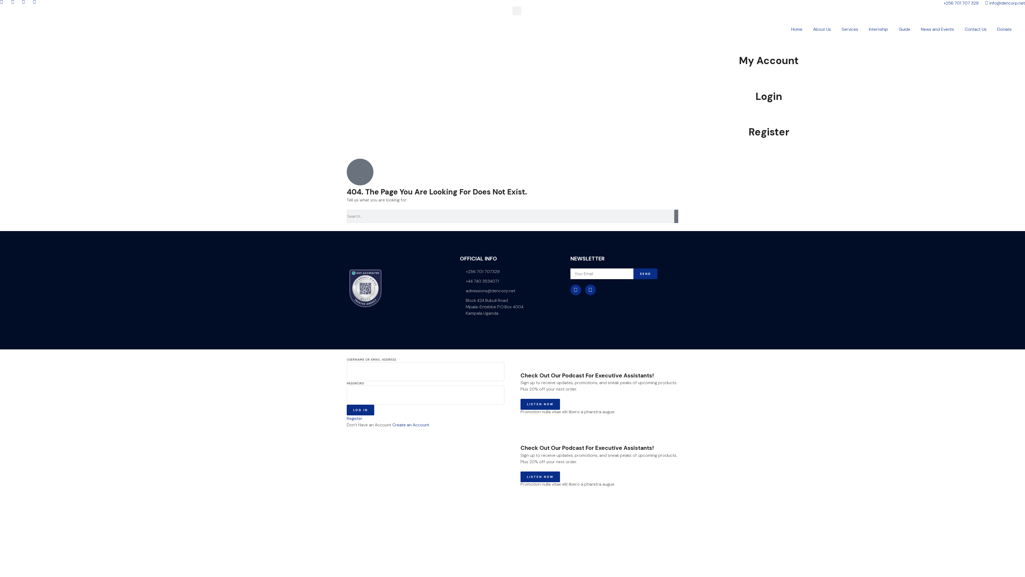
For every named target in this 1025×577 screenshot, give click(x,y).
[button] (516, 10)
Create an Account (410, 425)
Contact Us (976, 29)
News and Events (937, 29)
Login (768, 96)
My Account (769, 60)
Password (355, 383)
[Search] (676, 216)
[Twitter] (590, 289)
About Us (822, 29)
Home (796, 29)
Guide (904, 29)
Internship (878, 29)
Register (768, 132)
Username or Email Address (371, 359)
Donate (1004, 29)
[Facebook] (575, 289)
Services (850, 29)
